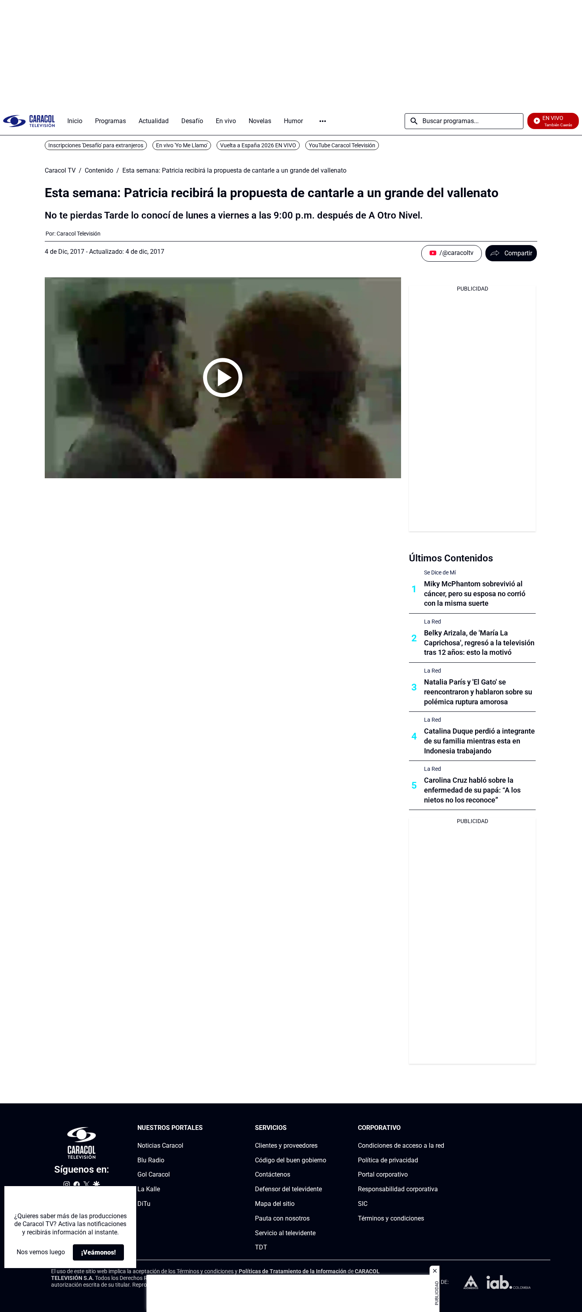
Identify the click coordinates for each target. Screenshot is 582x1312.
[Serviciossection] (323, 1128)
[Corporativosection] (441, 1128)
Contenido (99, 170)
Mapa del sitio (275, 1203)
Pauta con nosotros (282, 1218)
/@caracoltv (456, 253)
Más (323, 121)
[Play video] (223, 377)
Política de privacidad (388, 1160)
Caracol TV (60, 170)
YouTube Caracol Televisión (342, 145)
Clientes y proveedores (286, 1145)
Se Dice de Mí (440, 572)
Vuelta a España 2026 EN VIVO (258, 145)
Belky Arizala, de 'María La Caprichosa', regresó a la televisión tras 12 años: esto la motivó (479, 643)
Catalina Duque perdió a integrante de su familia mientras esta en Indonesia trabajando (479, 741)
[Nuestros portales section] (205, 1128)
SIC (362, 1203)
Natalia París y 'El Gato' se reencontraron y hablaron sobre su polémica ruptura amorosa (478, 692)
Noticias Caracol (160, 1145)
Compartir (518, 253)
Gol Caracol (153, 1175)
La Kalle (148, 1189)
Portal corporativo (383, 1175)
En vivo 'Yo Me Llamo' (181, 145)
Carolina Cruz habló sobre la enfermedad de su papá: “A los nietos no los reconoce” (472, 790)
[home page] (29, 121)
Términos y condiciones (391, 1218)
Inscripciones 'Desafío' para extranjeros (95, 145)
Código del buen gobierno (290, 1160)
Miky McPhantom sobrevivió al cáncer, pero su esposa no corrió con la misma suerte (474, 594)
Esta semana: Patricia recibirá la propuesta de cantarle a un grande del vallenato (234, 170)
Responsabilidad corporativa (398, 1189)
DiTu (143, 1203)
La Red (432, 621)
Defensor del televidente (288, 1189)
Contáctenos (272, 1175)
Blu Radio (150, 1160)
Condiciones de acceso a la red (401, 1145)
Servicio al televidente (285, 1233)
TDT (261, 1247)
